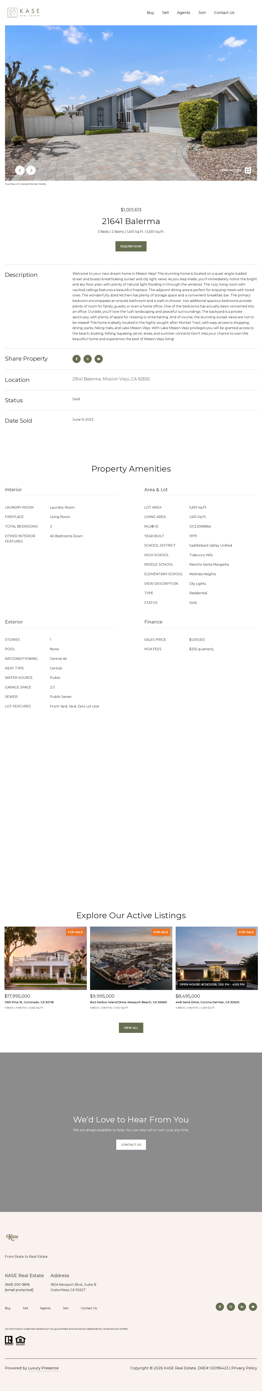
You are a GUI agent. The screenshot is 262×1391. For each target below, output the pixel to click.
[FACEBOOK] (220, 1307)
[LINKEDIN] (242, 1307)
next (31, 170)
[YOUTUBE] (253, 1307)
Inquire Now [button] (131, 246)
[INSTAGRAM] (231, 1307)
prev (20, 170)
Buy (150, 12)
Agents (183, 12)
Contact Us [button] (131, 1145)
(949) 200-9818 (17, 1285)
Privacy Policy (244, 1368)
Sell (165, 12)
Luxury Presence (43, 1368)
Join (202, 12)
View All (131, 1028)
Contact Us (224, 12)
